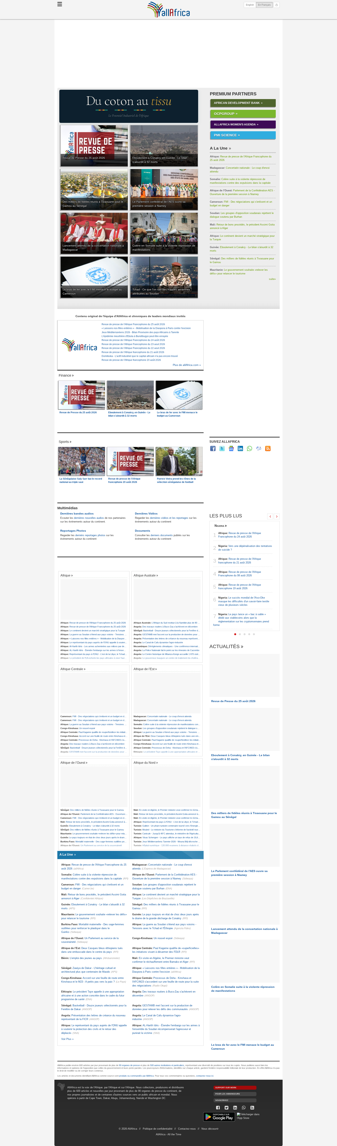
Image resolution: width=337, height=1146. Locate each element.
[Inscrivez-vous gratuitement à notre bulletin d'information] (258, 448)
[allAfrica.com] (79, 345)
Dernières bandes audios (77, 513)
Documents (142, 530)
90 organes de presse (129, 1065)
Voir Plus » (67, 1039)
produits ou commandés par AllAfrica (136, 1076)
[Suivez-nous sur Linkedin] (235, 1108)
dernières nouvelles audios (89, 517)
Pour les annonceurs (227, 1094)
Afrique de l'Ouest (72, 762)
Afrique (65, 575)
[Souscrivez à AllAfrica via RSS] (252, 1108)
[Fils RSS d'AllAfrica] (267, 448)
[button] (235, 634)
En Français (265, 4)
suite (272, 279)
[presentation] (270, 516)
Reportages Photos (73, 530)
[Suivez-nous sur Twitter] (226, 1108)
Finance (65, 375)
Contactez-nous (187, 1128)
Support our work (225, 1088)
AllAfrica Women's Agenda (235, 124)
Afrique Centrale (71, 669)
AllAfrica (168, 10)
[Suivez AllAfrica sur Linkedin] (240, 448)
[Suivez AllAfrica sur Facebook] (213, 448)
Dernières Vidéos (146, 513)
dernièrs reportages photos (90, 535)
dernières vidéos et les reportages (169, 517)
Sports (64, 441)
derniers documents (162, 535)
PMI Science (225, 135)
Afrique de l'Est (144, 669)
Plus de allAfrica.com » (187, 365)
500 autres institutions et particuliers (167, 1065)
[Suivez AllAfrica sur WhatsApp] (249, 448)
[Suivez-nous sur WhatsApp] (243, 1108)
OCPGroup (224, 114)
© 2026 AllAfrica (128, 1128)
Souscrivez (221, 1100)
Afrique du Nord (144, 762)
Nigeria (219, 525)
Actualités (224, 646)
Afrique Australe (145, 575)
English (250, 5)
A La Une (219, 148)
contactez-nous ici (204, 1076)
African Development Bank (237, 103)
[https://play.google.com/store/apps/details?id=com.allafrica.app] (219, 1117)
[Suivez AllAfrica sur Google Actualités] (231, 448)
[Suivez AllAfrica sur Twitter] (222, 448)
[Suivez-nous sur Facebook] (218, 1108)
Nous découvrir (209, 1128)
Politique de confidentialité (157, 1128)
